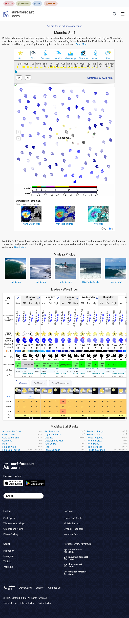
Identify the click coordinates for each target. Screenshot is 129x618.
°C (105, 228)
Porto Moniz (93, 443)
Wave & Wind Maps (14, 523)
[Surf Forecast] (18, 14)
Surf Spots (9, 518)
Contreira (7, 440)
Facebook (8, 550)
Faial (4, 443)
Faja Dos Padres (11, 449)
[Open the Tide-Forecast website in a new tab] (37, 3)
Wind (33, 58)
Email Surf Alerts (73, 518)
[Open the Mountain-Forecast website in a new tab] (23, 3)
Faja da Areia (9, 446)
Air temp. (96, 58)
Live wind (58, 58)
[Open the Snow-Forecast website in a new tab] (9, 3)
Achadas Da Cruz (11, 431)
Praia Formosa (94, 446)
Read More (81, 44)
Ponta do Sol (93, 434)
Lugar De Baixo (53, 434)
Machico (49, 437)
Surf (20, 58)
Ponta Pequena (95, 437)
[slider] (15, 71)
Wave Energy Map (31, 223)
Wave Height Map (64, 223)
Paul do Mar (15, 281)
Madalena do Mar (54, 440)
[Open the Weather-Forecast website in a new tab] (51, 3)
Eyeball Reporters (73, 528)
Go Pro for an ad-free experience (64, 26)
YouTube (8, 566)
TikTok (7, 561)
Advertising (25, 587)
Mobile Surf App (72, 523)
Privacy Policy (27, 603)
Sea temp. (45, 58)
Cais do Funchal (10, 437)
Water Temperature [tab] (60, 383)
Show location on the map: (28, 200)
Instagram (8, 556)
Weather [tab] (23, 383)
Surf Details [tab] (39, 383)
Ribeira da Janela (90, 281)
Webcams (83, 58)
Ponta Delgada (52, 449)
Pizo (47, 446)
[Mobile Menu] (123, 14)
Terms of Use (9, 603)
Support (40, 587)
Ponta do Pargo (95, 431)
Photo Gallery (10, 534)
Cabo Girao (8, 434)
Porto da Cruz (65, 281)
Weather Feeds (72, 534)
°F (113, 228)
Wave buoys (70, 58)
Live (108, 58)
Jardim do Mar (52, 431)
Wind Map (98, 223)
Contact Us (54, 587)
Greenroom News (13, 528)
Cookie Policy (44, 603)
